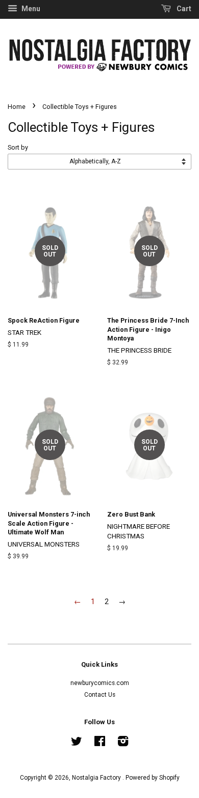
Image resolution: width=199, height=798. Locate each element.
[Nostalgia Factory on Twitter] (76, 743)
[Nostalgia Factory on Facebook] (100, 743)
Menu (30, 9)
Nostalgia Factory (97, 777)
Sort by (18, 147)
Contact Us (99, 694)
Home (17, 106)
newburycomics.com (99, 683)
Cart (183, 9)
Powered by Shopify (153, 777)
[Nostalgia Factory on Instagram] (123, 743)
